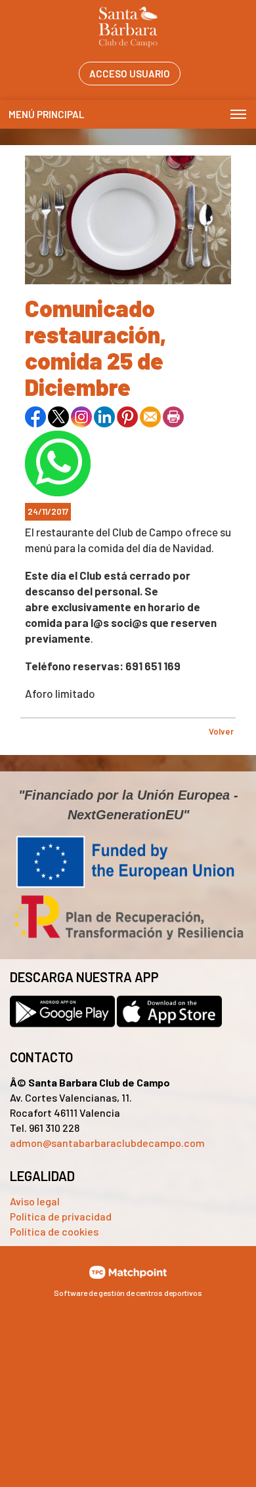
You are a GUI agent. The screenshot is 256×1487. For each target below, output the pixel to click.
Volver (221, 731)
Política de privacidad (61, 1216)
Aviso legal (35, 1201)
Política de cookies (54, 1231)
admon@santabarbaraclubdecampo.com (107, 1142)
